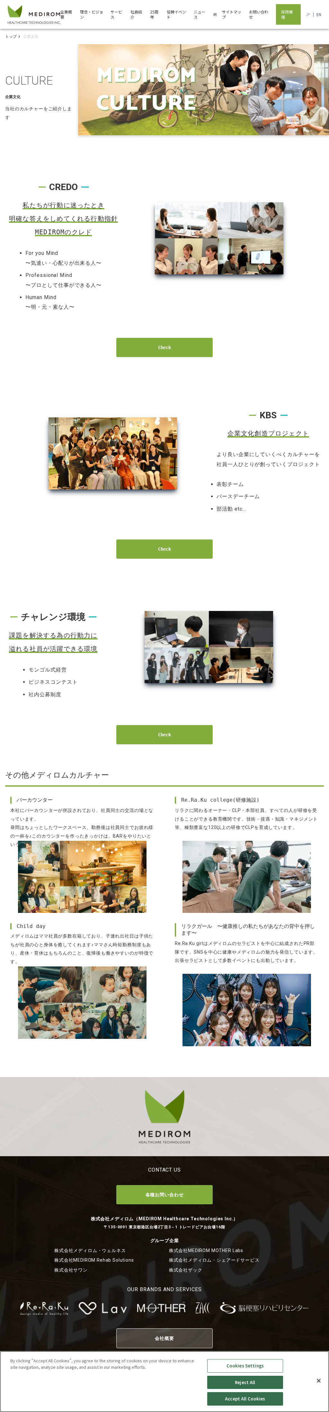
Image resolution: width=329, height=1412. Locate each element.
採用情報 (287, 14)
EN (318, 14)
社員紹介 (136, 14)
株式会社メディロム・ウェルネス (90, 1250)
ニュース (199, 14)
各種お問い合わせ (165, 1194)
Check (164, 347)
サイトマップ (231, 14)
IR (215, 14)
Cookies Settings (245, 1366)
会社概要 (164, 1338)
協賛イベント (176, 14)
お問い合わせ (258, 14)
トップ (11, 36)
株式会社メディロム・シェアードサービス (214, 1260)
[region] (164, 1381)
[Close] (319, 1381)
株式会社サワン (71, 1270)
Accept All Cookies (245, 1399)
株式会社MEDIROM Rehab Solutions (94, 1260)
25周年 (154, 14)
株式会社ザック (185, 1270)
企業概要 (66, 14)
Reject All (245, 1382)
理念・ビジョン (91, 14)
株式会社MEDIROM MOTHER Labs (206, 1250)
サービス (116, 14)
